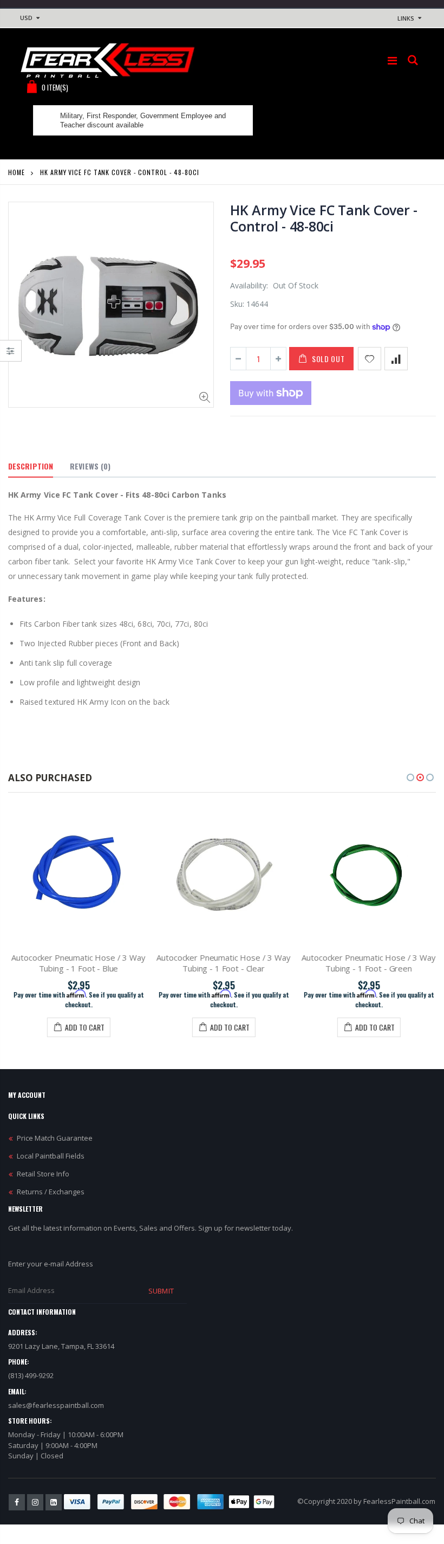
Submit (160, 1291)
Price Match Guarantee (55, 1138)
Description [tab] (30, 466)
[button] (410, 777)
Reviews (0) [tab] (90, 466)
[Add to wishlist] (369, 358)
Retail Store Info (43, 1174)
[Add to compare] (396, 358)
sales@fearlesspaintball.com (56, 1405)
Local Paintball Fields (50, 1156)
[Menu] (392, 60)
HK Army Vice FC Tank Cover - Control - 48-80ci (323, 218)
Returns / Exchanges (50, 1191)
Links (405, 18)
